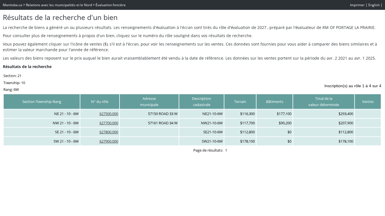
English (374, 5)
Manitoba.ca (12, 5)
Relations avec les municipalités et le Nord (59, 5)
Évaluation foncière (111, 5)
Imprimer (357, 5)
